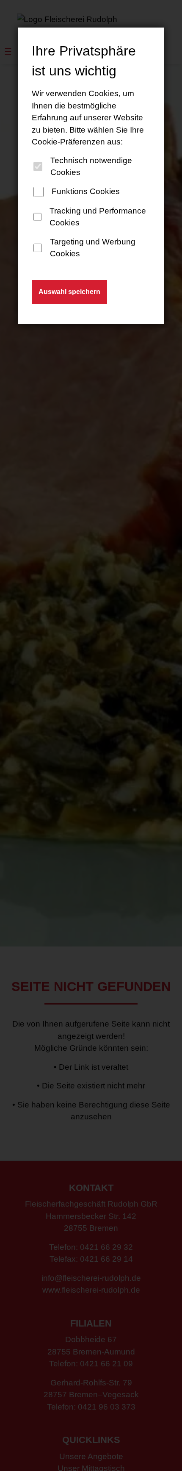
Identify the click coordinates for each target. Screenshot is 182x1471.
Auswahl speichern (69, 291)
